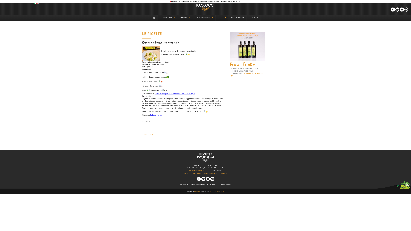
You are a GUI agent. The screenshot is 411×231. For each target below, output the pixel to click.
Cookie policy (202, 173)
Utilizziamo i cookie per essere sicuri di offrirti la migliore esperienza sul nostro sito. (195, 1)
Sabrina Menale (156, 115)
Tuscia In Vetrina (214, 191)
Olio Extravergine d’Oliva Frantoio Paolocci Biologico (175, 94)
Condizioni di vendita (218, 173)
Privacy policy (190, 173)
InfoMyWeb (197, 191)
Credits (222, 191)
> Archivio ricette (148, 135)
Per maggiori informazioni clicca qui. (230, 1)
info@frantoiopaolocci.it (199, 170)
